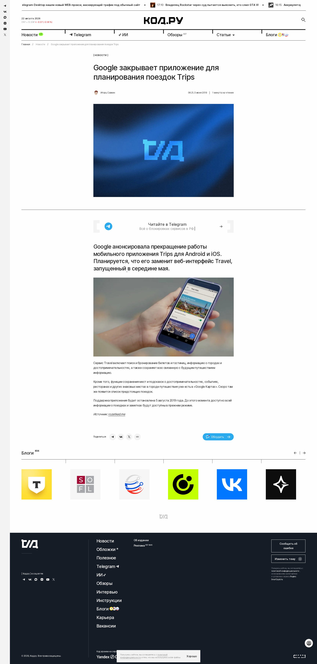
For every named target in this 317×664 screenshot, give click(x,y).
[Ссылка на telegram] (5, 5)
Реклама (141, 545)
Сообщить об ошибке (288, 546)
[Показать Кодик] (309, 643)
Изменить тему (285, 558)
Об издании (141, 540)
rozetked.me (116, 414)
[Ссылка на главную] (29, 544)
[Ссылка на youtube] (5, 28)
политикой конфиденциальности (285, 571)
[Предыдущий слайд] (295, 453)
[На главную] (163, 21)
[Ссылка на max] (5, 17)
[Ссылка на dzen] (5, 23)
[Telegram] (112, 437)
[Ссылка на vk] (5, 11)
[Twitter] (129, 437)
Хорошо (192, 656)
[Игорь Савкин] (96, 93)
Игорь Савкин (108, 92)
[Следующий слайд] (304, 453)
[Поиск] (303, 20)
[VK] (121, 437)
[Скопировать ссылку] (137, 437)
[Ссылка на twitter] (5, 34)
